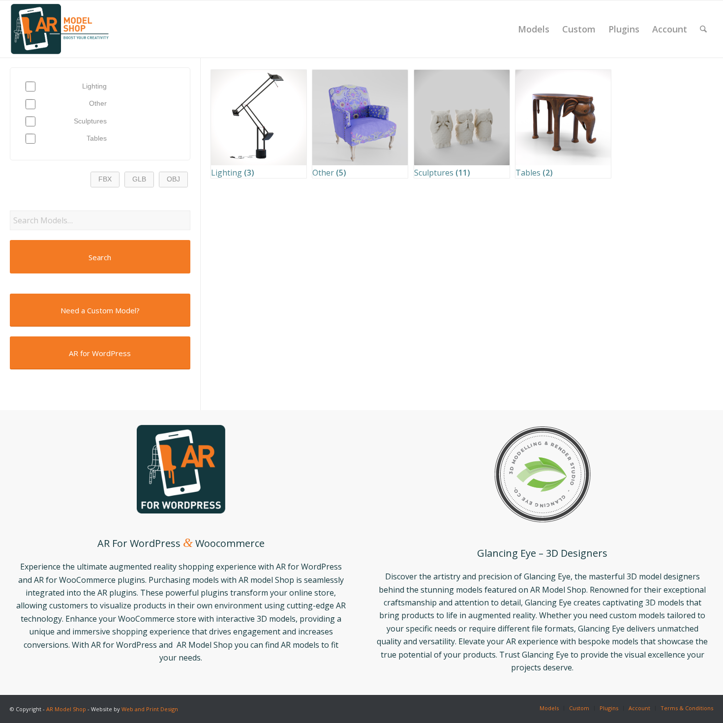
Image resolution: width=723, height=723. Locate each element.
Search (100, 257)
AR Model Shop (66, 709)
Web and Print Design (149, 709)
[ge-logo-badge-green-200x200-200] (542, 474)
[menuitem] (534, 29)
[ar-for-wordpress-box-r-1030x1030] (181, 469)
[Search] (703, 29)
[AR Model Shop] (60, 29)
